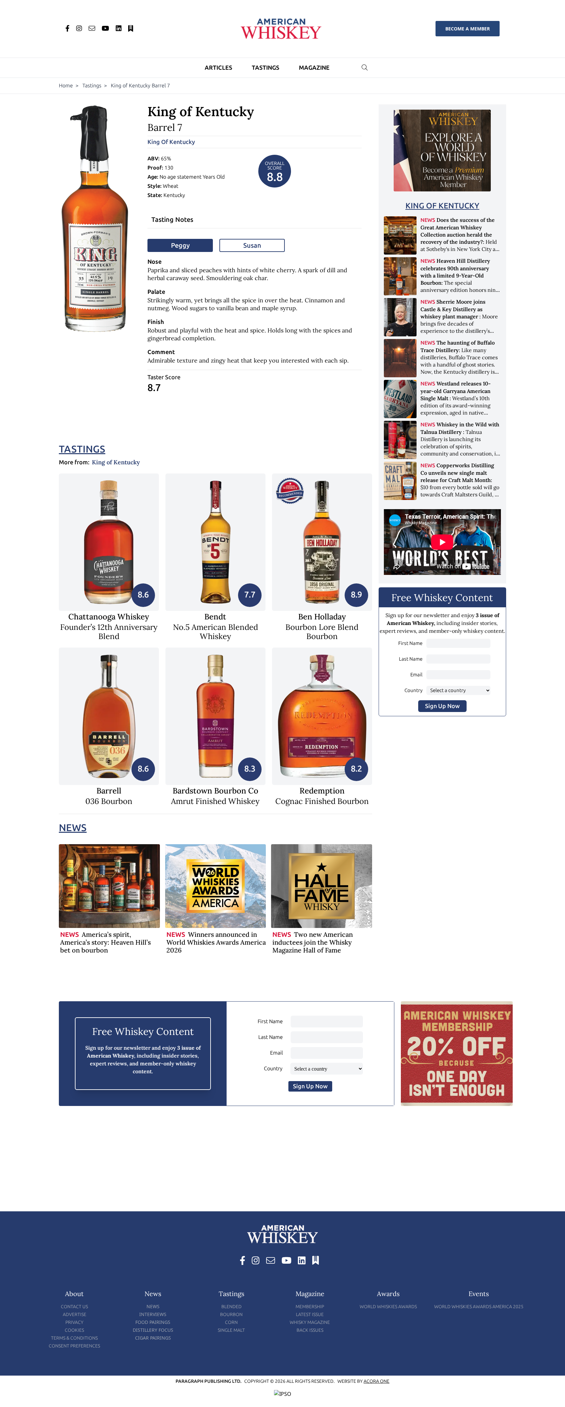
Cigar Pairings (153, 1338)
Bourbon (231, 1314)
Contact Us (74, 1306)
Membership (310, 1306)
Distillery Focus (153, 1330)
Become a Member (467, 29)
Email (416, 675)
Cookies (74, 1330)
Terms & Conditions (74, 1338)
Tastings (265, 67)
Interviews (152, 1314)
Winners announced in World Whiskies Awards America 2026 (216, 942)
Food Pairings (152, 1322)
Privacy (74, 1322)
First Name (410, 643)
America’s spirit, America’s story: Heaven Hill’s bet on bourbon (105, 942)
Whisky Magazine (310, 1322)
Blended (231, 1306)
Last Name (410, 659)
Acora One (376, 1381)
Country (413, 690)
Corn (231, 1322)
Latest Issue (310, 1314)
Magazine (314, 67)
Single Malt (231, 1330)
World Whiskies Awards (388, 1306)
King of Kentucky (171, 142)
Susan (252, 245)
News (73, 828)
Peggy (180, 245)
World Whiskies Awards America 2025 (478, 1306)
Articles (218, 67)
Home (66, 85)
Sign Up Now (442, 706)
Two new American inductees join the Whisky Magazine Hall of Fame (312, 942)
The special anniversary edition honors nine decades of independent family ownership (459, 283)
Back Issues (310, 1330)
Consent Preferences (74, 1346)
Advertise (74, 1314)
